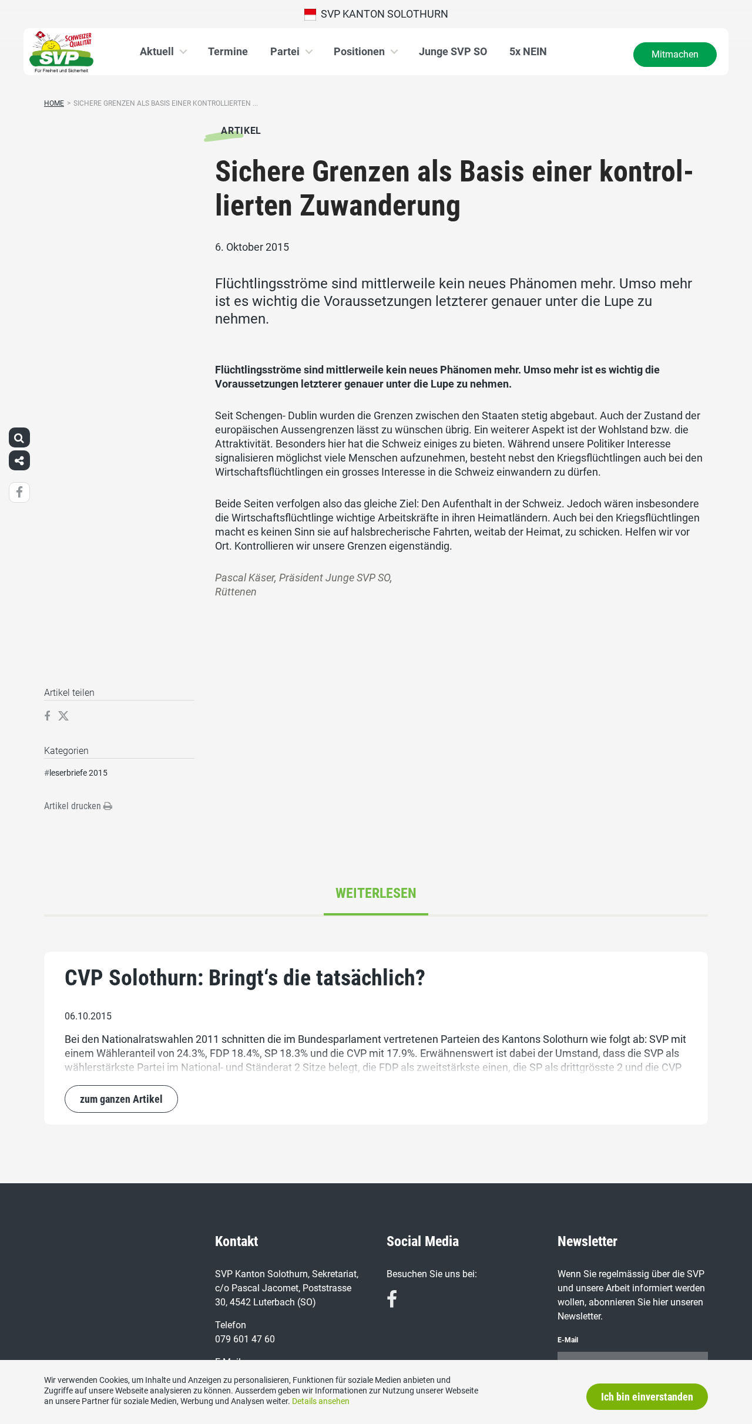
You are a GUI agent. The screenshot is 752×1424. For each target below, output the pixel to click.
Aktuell (157, 51)
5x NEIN (528, 51)
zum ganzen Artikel (121, 1099)
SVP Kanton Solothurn (382, 14)
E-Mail (568, 1340)
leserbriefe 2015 (78, 772)
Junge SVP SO (453, 51)
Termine (228, 51)
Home (54, 103)
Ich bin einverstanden (647, 1397)
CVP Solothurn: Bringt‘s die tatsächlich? (245, 978)
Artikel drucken (73, 806)
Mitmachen (675, 54)
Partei (285, 51)
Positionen (359, 51)
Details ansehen (321, 1401)
